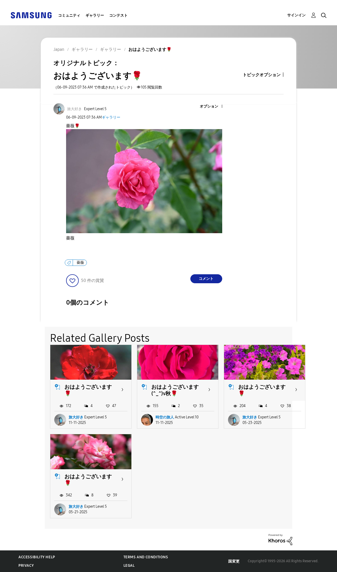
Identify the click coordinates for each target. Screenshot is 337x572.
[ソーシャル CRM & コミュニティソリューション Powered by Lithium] (280, 539)
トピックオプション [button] (262, 74)
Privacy (26, 565)
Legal (129, 565)
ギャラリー (95, 15)
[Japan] (31, 14)
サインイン (296, 15)
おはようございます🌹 (88, 390)
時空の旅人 (165, 417)
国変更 (234, 561)
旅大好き (76, 417)
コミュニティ (69, 15)
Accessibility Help (36, 557)
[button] (213, 106)
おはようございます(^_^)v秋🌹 (175, 390)
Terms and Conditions (145, 557)
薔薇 (70, 238)
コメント (206, 278)
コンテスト (118, 15)
